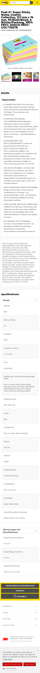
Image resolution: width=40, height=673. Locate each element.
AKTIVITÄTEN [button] (8, 625)
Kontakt (20, 591)
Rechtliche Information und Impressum (22, 637)
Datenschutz (14, 638)
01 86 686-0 (21, 597)
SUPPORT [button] (7, 619)
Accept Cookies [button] (29, 664)
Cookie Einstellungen (25, 638)
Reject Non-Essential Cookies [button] (12, 664)
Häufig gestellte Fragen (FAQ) (20, 586)
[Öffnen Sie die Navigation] (37, 3)
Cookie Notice (8, 659)
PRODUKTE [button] (7, 606)
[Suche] (31, 2)
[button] (10, 668)
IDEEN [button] (5, 612)
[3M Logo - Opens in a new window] (5, 3)
